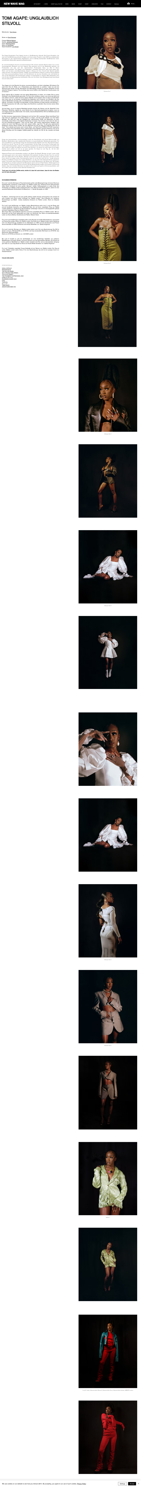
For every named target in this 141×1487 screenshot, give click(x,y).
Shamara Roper (10, 43)
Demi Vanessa (12, 37)
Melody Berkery (11, 40)
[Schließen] (138, 1483)
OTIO (3, 280)
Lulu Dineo (10, 45)
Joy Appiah (15, 46)
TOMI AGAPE (5, 285)
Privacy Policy (81, 1484)
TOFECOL (5, 282)
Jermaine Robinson (12, 42)
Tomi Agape (13, 32)
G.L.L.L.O (4, 284)
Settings (122, 1484)
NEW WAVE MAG (14, 3)
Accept (132, 1484)
